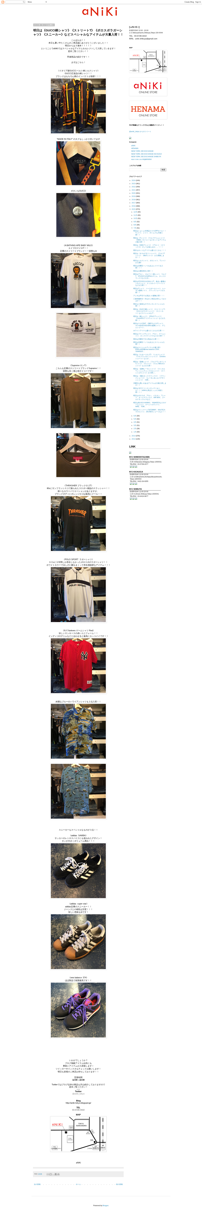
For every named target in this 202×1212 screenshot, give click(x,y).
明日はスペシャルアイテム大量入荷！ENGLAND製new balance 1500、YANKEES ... (147, 349)
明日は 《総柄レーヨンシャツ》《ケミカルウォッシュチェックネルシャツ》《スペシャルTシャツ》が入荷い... (149, 371)
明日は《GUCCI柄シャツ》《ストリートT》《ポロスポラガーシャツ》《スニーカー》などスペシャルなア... (149, 311)
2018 (134, 200)
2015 (134, 209)
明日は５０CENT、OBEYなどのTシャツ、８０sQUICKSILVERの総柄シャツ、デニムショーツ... (149, 325)
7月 (135, 228)
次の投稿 (37, 1184)
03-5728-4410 (78, 1110)
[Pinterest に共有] (58, 1174)
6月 (135, 416)
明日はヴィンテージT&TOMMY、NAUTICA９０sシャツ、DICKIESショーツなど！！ (149, 411)
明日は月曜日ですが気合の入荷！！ (146, 339)
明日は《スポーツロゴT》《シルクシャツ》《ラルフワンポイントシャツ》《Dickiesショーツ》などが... (149, 357)
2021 (134, 190)
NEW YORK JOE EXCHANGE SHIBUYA (146, 157)
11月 (136, 215)
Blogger (105, 1206)
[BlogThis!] (50, 1174)
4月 (135, 422)
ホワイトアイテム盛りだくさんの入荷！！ (149, 331)
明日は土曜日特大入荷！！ (143, 271)
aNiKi (133, 146)
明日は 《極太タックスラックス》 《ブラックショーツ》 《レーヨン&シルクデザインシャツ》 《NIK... (149, 378)
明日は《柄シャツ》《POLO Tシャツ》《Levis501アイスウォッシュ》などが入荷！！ (149, 318)
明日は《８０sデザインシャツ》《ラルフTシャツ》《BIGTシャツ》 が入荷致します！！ (149, 255)
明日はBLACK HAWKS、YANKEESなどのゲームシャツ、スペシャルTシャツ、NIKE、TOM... (149, 405)
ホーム (78, 1184)
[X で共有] (53, 1174)
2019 (134, 196)
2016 (134, 206)
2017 (134, 203)
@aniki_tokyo (78, 1094)
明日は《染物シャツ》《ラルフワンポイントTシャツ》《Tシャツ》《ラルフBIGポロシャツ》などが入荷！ (149, 364)
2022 (134, 187)
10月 (136, 218)
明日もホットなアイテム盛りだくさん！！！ (149, 250)
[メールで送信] (48, 1174)
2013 (134, 439)
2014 (134, 436)
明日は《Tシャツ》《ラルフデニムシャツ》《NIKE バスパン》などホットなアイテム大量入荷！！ (149, 240)
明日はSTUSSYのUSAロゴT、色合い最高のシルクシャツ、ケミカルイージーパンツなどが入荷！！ (149, 283)
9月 (135, 222)
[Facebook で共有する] (55, 1174)
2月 (135, 429)
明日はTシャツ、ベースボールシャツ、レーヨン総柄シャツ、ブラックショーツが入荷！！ (149, 290)
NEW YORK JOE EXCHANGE (142, 151)
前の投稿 (119, 1184)
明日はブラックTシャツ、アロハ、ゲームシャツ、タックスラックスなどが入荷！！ (149, 335)
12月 (136, 212)
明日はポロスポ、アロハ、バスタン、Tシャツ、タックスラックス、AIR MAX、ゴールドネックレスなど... (149, 397)
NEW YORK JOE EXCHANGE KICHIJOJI (146, 154)
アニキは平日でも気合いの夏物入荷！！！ (149, 296)
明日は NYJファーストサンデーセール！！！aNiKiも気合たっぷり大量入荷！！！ (148, 390)
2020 (134, 193)
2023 (134, 184)
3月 (135, 425)
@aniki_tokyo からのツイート (140, 131)
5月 (135, 419)
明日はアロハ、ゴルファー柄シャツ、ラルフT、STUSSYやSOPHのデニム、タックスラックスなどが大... (149, 276)
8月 (135, 225)
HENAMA (134, 148)
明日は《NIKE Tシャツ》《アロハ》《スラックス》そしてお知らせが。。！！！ (149, 246)
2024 (134, 180)
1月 (135, 432)
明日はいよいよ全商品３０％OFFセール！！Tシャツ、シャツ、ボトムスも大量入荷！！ (149, 233)
